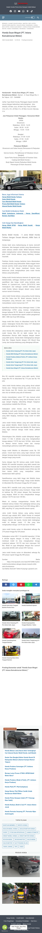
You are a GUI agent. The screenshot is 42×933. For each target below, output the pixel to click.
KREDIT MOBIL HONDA (10, 836)
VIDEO (22, 846)
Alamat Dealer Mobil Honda (11, 206)
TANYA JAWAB (7, 846)
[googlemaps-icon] (27, 11)
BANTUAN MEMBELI (9, 825)
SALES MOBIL (31, 839)
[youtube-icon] (19, 11)
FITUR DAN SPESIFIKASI (17, 832)
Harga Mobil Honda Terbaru (12, 197)
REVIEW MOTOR (20, 839)
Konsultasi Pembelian (22, 921)
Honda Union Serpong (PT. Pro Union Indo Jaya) (21, 351)
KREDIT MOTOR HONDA (27, 836)
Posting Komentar (27, 40)
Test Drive (34, 921)
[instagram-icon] (15, 11)
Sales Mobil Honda (8, 199)
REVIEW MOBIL (8, 839)
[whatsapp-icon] (23, 11)
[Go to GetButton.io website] (5, 931)
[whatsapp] (28, 585)
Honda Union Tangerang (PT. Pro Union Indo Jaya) (21, 362)
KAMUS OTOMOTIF (32, 832)
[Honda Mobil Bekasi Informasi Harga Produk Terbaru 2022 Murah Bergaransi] (21, 3)
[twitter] (13, 585)
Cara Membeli (30, 918)
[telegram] (36, 585)
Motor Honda (27, 924)
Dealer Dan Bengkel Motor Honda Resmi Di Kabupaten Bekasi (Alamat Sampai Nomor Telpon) (20, 760)
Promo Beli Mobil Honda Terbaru (13, 204)
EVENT (5, 832)
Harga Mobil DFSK (9, 225)
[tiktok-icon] (31, 11)
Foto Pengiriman (9, 921)
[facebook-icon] (10, 11)
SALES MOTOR (7, 843)
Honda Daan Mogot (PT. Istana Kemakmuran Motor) (22, 368)
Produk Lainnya (16, 924)
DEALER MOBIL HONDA (10, 829)
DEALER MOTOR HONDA (27, 829)
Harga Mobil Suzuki (25, 225)
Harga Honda (10, 918)
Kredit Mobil (20, 918)
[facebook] (6, 585)
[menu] (4, 17)
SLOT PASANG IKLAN (21, 843)
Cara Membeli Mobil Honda (11, 201)
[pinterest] (21, 585)
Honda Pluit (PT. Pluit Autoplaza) (16, 787)
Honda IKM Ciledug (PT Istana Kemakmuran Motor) (22, 354)
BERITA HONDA (22, 825)
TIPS (15, 846)
